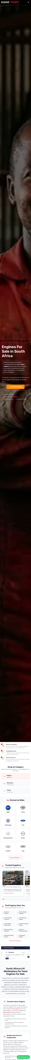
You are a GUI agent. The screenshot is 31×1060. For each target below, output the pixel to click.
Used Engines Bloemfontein (7, 924)
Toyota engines (15, 1009)
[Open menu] (28, 2)
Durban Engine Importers (8, 918)
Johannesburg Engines (22, 918)
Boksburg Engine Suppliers (8, 930)
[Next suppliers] (27, 885)
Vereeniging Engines (22, 936)
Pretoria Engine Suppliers (22, 912)
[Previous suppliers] (4, 885)
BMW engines (7, 1012)
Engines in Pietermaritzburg (23, 930)
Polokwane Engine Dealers (23, 924)
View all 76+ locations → (15, 940)
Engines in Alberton (6, 912)
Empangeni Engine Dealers (8, 936)
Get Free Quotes (16, 387)
